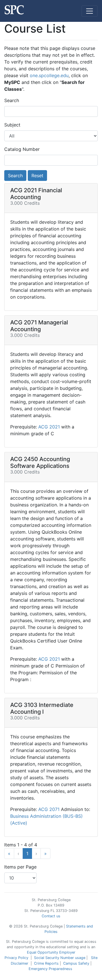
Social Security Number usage (59, 958)
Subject (12, 125)
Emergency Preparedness (50, 969)
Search (11, 100)
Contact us (51, 916)
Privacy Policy (16, 958)
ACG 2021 (49, 427)
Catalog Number (22, 149)
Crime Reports (46, 963)
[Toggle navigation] (89, 11)
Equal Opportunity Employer (51, 952)
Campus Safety (76, 963)
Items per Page (20, 867)
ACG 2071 (49, 809)
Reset (37, 175)
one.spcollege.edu (49, 75)
